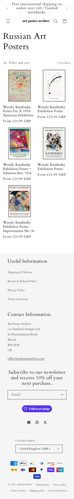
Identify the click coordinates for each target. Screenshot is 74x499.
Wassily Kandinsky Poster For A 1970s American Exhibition (18, 111)
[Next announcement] (67, 8)
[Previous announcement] (7, 8)
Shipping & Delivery (20, 272)
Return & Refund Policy (22, 281)
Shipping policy (37, 490)
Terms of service (18, 490)
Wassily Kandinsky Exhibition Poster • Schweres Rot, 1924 (17, 169)
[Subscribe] (61, 394)
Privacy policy (59, 484)
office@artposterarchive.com (26, 359)
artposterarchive (24, 484)
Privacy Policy (16, 290)
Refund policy (42, 484)
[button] (8, 21)
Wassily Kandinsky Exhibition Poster (51, 109)
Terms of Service (18, 299)
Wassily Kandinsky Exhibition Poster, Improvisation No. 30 (18, 227)
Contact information (57, 490)
